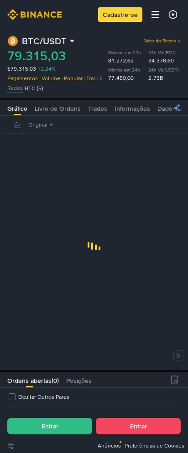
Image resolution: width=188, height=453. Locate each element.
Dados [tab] (166, 108)
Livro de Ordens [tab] (58, 108)
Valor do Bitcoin (160, 41)
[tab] (29, 379)
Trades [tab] (97, 108)
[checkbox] (38, 397)
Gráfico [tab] (17, 108)
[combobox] (41, 125)
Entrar (50, 426)
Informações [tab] (132, 108)
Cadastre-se (120, 14)
